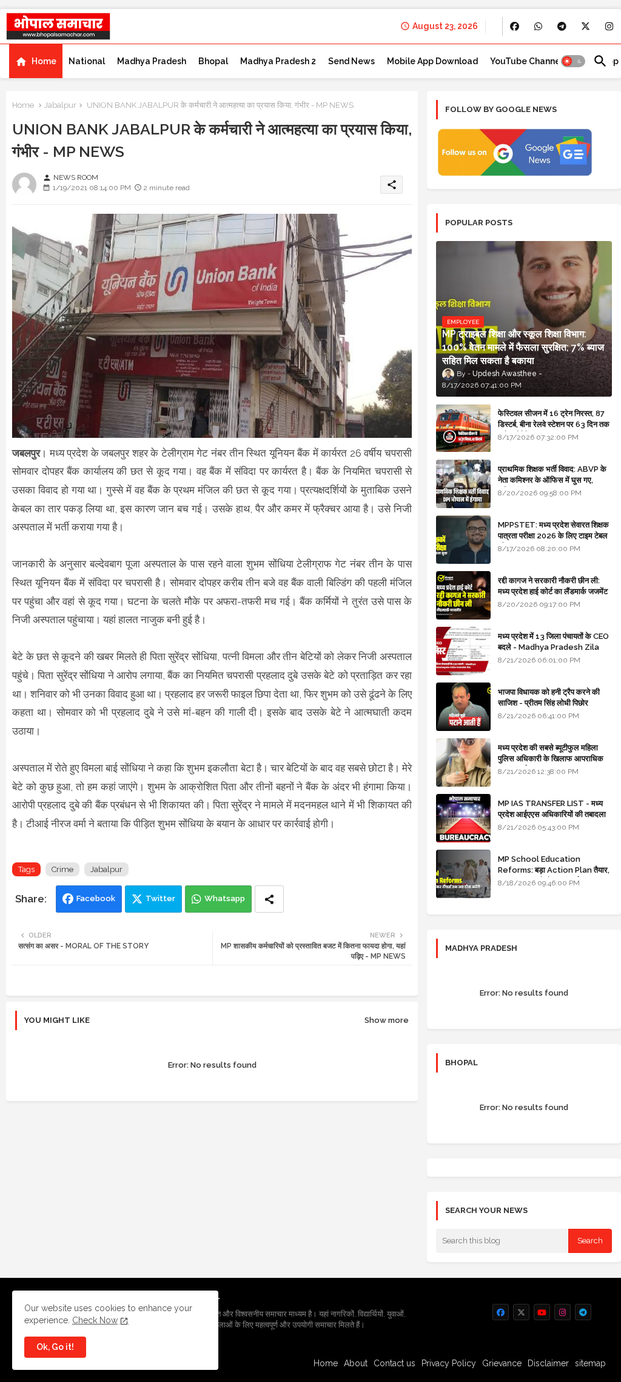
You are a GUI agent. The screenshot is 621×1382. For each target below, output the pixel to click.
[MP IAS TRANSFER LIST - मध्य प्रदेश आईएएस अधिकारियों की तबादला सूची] (463, 818)
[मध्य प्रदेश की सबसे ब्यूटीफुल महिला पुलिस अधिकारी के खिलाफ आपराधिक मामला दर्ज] (463, 762)
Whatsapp (224, 898)
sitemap (590, 1363)
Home (44, 61)
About (356, 1363)
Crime (62, 869)
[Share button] (269, 899)
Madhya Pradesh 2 (278, 61)
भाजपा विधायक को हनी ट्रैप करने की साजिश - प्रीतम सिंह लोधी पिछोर (549, 697)
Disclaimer (548, 1363)
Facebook (95, 898)
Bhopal (213, 61)
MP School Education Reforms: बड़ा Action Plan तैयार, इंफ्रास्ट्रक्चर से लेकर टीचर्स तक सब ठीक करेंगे (553, 876)
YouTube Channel (526, 61)
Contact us (394, 1363)
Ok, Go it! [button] (55, 1347)
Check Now (95, 1320)
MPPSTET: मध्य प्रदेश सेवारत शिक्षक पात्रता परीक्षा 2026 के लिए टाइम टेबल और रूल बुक (553, 535)
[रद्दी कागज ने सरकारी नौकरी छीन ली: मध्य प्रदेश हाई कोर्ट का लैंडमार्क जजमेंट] (463, 595)
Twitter (160, 898)
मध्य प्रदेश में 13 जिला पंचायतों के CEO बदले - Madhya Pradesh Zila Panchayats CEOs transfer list (553, 653)
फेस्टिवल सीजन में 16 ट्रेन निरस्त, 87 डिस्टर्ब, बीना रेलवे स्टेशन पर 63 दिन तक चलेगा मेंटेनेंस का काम (553, 424)
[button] (573, 61)
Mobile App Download (432, 61)
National (87, 61)
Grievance (502, 1363)
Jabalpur (60, 105)
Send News (351, 61)
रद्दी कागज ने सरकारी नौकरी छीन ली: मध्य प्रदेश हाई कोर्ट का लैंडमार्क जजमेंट (553, 586)
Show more (386, 1020)
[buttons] (514, 26)
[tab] (35, 61)
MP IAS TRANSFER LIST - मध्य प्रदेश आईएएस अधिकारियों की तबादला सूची (552, 814)
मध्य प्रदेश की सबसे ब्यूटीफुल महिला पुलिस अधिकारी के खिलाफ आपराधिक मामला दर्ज (550, 758)
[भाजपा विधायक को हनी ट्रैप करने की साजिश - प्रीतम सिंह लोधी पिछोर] (463, 707)
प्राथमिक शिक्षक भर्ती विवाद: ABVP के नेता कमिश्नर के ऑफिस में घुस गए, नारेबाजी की (552, 480)
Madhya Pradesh (151, 61)
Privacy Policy (448, 1363)
